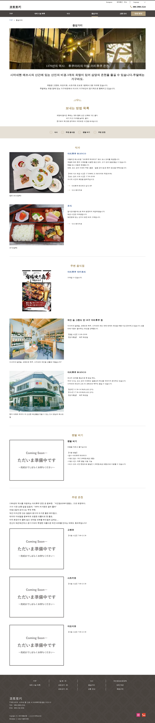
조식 (70, 206)
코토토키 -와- (63, 689)
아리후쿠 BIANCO (77, 153)
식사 (56, 132)
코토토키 (15, 698)
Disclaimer (12, 719)
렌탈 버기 (86, 132)
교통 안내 (91, 689)
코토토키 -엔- (63, 685)
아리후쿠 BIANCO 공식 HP (82, 186)
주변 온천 (102, 132)
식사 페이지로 (77, 190)
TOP (35, 681)
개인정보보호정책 (120, 681)
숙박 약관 (120, 685)
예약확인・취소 (122, 2)
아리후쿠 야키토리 (77, 272)
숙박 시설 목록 (35, 685)
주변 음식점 (70, 132)
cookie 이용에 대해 (23, 719)
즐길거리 (91, 685)
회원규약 (120, 689)
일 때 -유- (63, 681)
